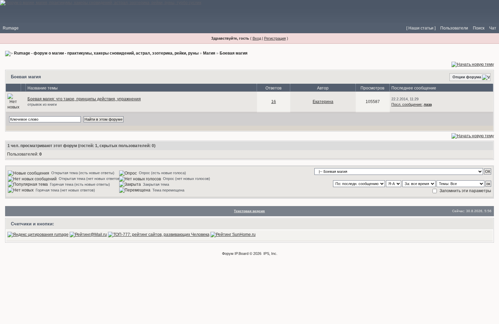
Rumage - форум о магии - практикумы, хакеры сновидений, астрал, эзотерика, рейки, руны (106, 53)
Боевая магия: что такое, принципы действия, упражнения (84, 99)
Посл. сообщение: (407, 104)
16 (273, 101)
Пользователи (454, 28)
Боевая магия (233, 53)
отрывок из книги (42, 104)
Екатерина (323, 101)
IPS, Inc (269, 253)
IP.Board (241, 253)
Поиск (478, 28)
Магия (209, 53)
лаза (428, 104)
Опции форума (466, 77)
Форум (228, 253)
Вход (257, 38)
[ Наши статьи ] (421, 28)
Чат (492, 28)
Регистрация (275, 38)
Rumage (11, 28)
